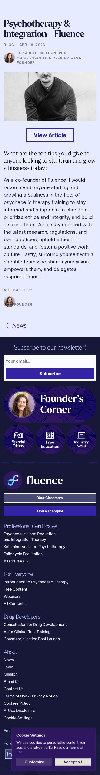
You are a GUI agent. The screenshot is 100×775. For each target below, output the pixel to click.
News (9, 659)
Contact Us (14, 688)
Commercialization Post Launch (32, 639)
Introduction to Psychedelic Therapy (36, 582)
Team (8, 667)
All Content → (16, 603)
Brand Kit (12, 681)
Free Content (15, 589)
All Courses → (16, 561)
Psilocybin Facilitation (23, 554)
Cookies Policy (17, 703)
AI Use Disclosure (19, 710)
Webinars (12, 596)
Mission (10, 674)
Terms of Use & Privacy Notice (31, 696)
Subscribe (50, 373)
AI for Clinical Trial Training (27, 631)
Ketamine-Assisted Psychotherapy (34, 546)
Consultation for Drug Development (35, 624)
